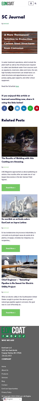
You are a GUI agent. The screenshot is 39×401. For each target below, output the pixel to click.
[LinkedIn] (24, 108)
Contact (4, 385)
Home (4, 367)
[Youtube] (7, 336)
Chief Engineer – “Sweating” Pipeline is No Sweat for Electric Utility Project (17, 283)
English (9, 399)
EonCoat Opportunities (10, 389)
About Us (5, 370)
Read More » (9, 189)
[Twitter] (11, 108)
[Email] (17, 108)
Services (5, 378)
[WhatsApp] (30, 108)
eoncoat (6, 23)
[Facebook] (4, 108)
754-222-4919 (7, 356)
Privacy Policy (6, 392)
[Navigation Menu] (31, 3)
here (17, 86)
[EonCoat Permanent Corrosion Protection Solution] (8, 3)
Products (5, 374)
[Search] (35, 3)
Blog (3, 381)
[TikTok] (23, 336)
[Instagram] (19, 336)
